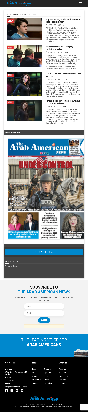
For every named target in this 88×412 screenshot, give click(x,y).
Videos (35, 383)
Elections (47, 369)
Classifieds (48, 383)
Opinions (47, 373)
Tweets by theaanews (12, 266)
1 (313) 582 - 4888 (12, 380)
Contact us (63, 383)
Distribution (63, 376)
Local (34, 369)
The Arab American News (40, 404)
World (34, 376)
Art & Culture (37, 380)
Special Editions (44, 252)
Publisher (62, 380)
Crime (10, 48)
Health (46, 380)
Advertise (62, 373)
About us (62, 369)
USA (33, 373)
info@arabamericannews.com (16, 387)
